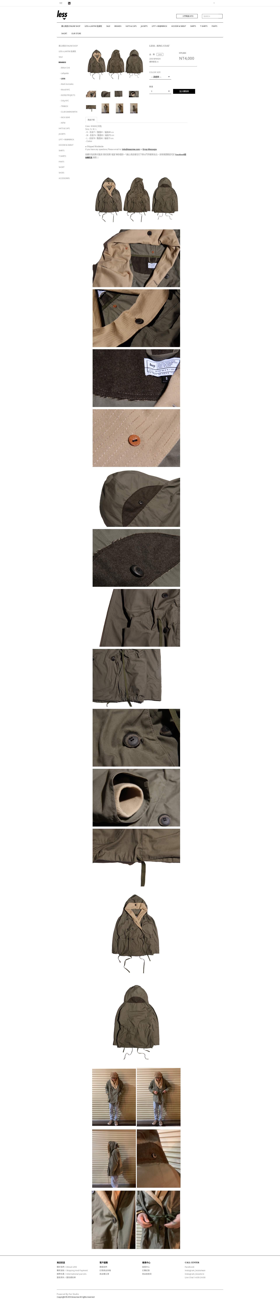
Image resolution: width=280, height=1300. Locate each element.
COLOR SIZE (155, 72)
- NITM (62, 123)
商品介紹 (91, 120)
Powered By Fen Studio (68, 1294)
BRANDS (117, 26)
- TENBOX (63, 106)
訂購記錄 (146, 1270)
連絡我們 (103, 1267)
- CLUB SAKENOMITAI (68, 112)
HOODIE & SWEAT (178, 26)
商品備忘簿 (104, 1274)
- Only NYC (64, 100)
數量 (151, 86)
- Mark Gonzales (66, 84)
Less (160, 54)
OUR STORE (76, 33)
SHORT (64, 33)
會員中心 (146, 1267)
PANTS (214, 26)
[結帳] (221, 3)
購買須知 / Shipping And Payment (72, 1270)
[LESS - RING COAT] (115, 63)
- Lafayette (64, 73)
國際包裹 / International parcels (71, 1274)
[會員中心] (213, 3)
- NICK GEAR (64, 117)
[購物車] (217, 3)
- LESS (62, 78)
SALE (108, 26)
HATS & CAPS (131, 26)
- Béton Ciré (64, 67)
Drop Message (150, 149)
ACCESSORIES (64, 178)
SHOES (61, 172)
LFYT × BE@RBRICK (159, 26)
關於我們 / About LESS (67, 1267)
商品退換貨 (147, 1274)
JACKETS (144, 26)
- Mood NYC (64, 89)
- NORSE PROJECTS (67, 95)
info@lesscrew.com (131, 149)
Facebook (189, 1267)
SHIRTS (193, 26)
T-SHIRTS (203, 26)
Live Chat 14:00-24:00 (195, 1277)
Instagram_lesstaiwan (195, 1270)
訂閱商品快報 (105, 1270)
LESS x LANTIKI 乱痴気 (93, 26)
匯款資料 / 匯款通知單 (66, 1277)
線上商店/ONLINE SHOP (70, 26)
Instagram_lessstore (194, 1274)
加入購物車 (184, 91)
